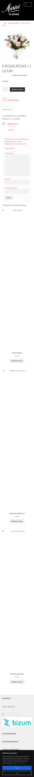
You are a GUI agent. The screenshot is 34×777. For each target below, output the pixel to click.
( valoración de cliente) (19, 75)
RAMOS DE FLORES (13, 23)
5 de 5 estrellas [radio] (12, 150)
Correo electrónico (11, 188)
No (17, 773)
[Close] (32, 751)
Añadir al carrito (17, 89)
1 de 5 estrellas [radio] (5, 150)
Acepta (17, 768)
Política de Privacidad (18, 763)
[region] (17, 763)
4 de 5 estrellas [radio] (11, 150)
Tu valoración (9, 153)
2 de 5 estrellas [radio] (7, 150)
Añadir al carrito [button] (17, 361)
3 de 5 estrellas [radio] (9, 150)
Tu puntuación (10, 148)
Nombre (8, 179)
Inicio (5, 23)
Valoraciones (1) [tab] (7, 109)
